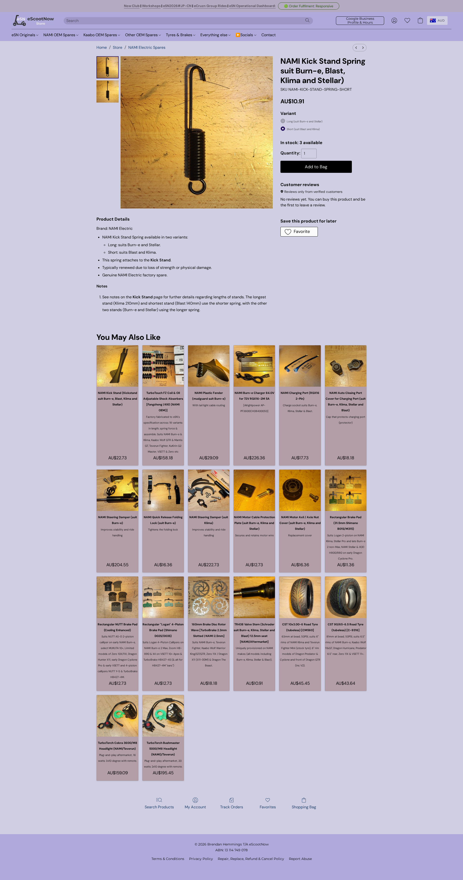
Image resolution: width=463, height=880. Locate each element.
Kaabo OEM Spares (100, 34)
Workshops (151, 6)
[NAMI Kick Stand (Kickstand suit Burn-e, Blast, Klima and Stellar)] (117, 366)
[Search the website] (307, 20)
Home (101, 47)
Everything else (214, 34)
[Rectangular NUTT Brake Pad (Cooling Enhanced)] (117, 597)
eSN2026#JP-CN (177, 6)
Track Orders (231, 807)
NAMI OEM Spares (59, 34)
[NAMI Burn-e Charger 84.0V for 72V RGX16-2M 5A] (254, 366)
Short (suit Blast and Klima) (303, 129)
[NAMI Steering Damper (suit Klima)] (208, 490)
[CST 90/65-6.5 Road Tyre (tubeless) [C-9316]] (345, 597)
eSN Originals (24, 34)
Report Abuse (300, 859)
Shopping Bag (304, 807)
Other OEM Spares (142, 34)
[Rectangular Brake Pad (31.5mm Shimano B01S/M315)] (345, 490)
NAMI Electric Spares (146, 47)
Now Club (132, 6)
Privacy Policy (201, 859)
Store (117, 47)
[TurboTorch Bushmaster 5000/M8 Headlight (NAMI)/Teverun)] (163, 715)
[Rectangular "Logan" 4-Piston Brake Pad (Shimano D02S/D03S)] (163, 597)
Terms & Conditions (167, 859)
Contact (268, 34)
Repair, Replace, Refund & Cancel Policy (251, 859)
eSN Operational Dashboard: (252, 6)
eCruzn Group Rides (210, 6)
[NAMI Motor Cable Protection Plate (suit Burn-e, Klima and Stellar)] (254, 490)
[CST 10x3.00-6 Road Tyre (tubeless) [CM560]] (299, 597)
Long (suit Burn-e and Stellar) (304, 121)
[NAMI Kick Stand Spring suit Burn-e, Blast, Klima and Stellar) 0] (107, 67)
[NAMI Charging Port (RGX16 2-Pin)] (299, 366)
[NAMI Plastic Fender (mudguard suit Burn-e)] (208, 366)
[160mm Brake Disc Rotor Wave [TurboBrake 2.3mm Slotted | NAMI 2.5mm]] (208, 597)
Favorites (268, 807)
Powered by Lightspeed (231, 867)
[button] (308, 6)
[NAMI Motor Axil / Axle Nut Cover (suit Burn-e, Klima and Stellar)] (299, 490)
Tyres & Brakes (179, 34)
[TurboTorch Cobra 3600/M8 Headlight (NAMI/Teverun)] (117, 715)
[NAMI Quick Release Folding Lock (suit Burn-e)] (163, 490)
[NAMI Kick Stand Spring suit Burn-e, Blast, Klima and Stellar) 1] (107, 91)
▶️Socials (245, 34)
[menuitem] (356, 47)
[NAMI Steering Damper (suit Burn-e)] (117, 490)
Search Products (159, 807)
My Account (195, 807)
